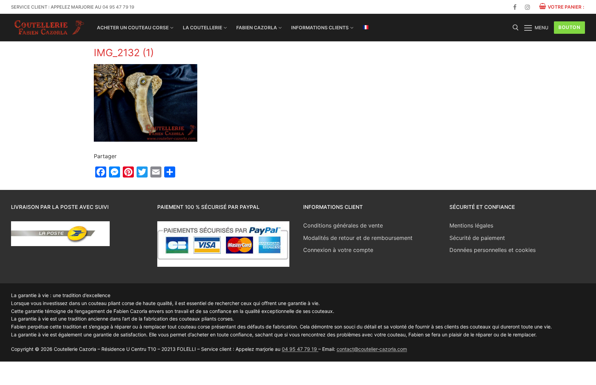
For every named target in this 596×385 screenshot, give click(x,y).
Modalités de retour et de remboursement (358, 237)
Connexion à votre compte (338, 249)
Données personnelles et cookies (492, 249)
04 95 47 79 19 (118, 7)
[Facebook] (515, 7)
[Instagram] (527, 7)
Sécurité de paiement (477, 237)
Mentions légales (471, 225)
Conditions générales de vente (343, 225)
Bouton (569, 27)
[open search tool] (516, 27)
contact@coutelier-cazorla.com (372, 349)
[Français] (365, 27)
